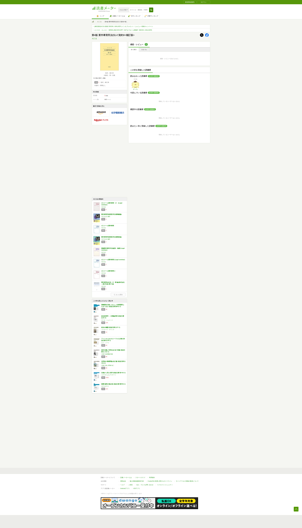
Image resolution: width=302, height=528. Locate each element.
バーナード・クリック (107, 329)
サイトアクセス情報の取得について (187, 481)
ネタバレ (144, 49)
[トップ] (93, 22)
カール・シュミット (107, 320)
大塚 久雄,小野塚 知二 (107, 365)
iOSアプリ (136, 488)
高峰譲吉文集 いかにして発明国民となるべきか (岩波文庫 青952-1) (112, 305)
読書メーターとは (126, 477)
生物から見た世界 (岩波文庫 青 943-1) (113, 373)
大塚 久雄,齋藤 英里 (107, 354)
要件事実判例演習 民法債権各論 (111, 237)
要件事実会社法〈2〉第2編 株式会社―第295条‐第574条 (113, 283)
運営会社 (123, 481)
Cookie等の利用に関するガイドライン (160, 481)
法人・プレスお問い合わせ (144, 485)
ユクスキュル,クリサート (108, 375)
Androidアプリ (125, 488)
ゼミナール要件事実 (107, 225)
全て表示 (133, 49)
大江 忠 (99, 22)
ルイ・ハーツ (105, 342)
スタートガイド (140, 477)
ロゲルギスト (105, 386)
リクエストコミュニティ (165, 485)
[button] (151, 10)
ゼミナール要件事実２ (108, 271)
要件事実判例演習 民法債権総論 (111, 214)
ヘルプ (122, 485)
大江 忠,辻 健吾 (105, 216)
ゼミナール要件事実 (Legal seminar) (113, 259)
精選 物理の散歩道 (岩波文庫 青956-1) (113, 384)
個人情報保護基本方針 (137, 481)
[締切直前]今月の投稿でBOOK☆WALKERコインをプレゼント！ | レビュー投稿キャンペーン (123, 26)
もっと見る (119, 294)
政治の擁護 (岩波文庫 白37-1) (110, 327)
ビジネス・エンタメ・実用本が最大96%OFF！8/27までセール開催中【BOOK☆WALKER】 (123, 30)
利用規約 (152, 477)
